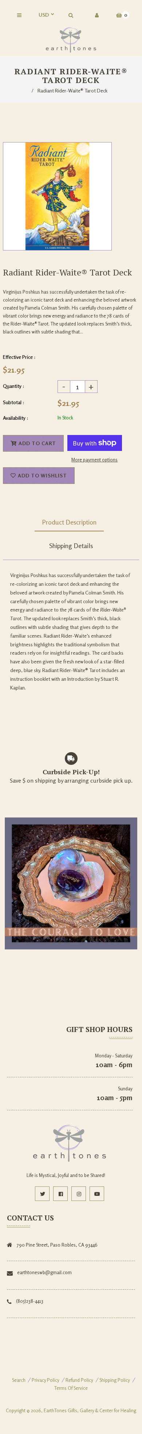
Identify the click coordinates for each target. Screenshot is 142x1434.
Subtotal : (13, 402)
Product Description (69, 522)
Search (18, 1380)
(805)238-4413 (29, 1301)
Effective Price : (19, 357)
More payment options (94, 460)
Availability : (15, 418)
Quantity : (13, 386)
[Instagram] (78, 1193)
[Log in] (97, 15)
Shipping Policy (114, 1380)
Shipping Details (71, 546)
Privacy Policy (45, 1380)
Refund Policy (79, 1380)
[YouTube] (97, 1193)
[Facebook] (60, 1193)
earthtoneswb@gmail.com (44, 1272)
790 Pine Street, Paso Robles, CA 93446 (57, 1245)
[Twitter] (42, 1193)
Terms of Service (71, 1388)
